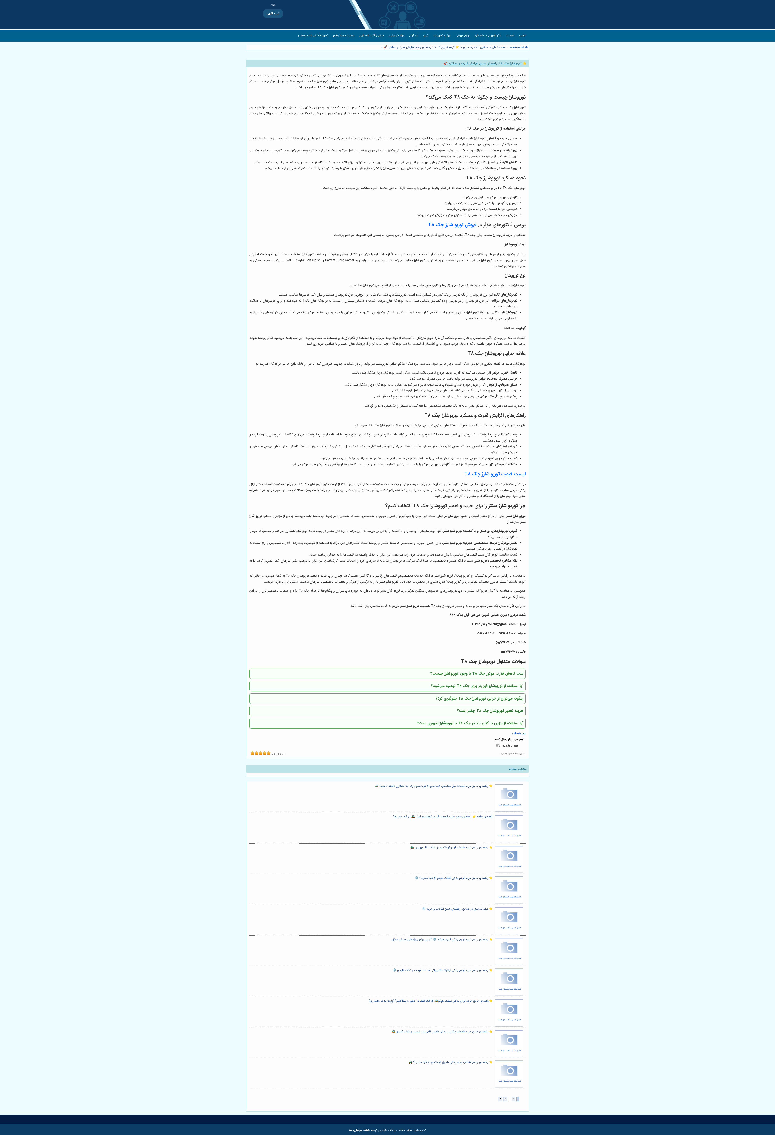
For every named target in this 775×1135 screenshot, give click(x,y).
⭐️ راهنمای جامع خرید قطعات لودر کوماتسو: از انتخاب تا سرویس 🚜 (451, 847)
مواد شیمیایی (396, 35)
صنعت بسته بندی (344, 35)
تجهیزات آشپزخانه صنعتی (313, 35)
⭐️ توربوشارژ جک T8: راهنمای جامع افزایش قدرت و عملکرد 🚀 (421, 47)
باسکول (413, 35)
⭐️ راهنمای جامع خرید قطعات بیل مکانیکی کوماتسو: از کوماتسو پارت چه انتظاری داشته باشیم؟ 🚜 (434, 786)
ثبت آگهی (273, 13)
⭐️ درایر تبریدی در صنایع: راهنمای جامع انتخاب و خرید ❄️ (457, 909)
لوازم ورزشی (463, 35)
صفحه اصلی (499, 47)
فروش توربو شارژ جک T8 (452, 225)
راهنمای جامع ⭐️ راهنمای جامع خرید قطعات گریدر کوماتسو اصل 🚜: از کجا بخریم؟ (443, 816)
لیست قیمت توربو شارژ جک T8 (495, 474)
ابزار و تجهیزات (442, 35)
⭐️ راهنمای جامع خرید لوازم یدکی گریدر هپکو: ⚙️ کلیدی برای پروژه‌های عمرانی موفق (442, 939)
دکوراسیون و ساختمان (487, 35)
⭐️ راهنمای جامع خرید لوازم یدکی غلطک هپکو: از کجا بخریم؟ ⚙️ (454, 878)
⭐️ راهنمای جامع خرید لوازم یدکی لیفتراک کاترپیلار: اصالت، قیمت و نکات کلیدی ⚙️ (443, 970)
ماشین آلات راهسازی (371, 35)
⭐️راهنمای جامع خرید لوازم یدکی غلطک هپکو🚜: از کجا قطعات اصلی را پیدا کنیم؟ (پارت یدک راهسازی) (431, 1001)
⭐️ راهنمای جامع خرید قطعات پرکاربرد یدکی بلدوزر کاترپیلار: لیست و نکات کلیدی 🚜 (442, 1031)
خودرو (522, 35)
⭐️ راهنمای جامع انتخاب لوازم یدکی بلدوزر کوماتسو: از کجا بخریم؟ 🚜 (451, 1062)
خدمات (510, 35)
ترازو (425, 35)
